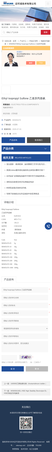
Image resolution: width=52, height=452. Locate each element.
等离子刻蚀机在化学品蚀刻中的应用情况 (22, 194)
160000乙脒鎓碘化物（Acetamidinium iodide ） (29, 384)
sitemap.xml (20, 445)
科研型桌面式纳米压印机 (16, 188)
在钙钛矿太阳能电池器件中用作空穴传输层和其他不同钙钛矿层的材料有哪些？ (27, 176)
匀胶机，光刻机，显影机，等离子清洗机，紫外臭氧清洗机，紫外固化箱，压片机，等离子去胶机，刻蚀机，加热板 (25, 27)
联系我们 (39, 140)
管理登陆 (15, 449)
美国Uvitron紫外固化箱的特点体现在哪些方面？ (25, 170)
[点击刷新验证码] (25, 357)
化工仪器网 (33, 449)
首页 (15, 41)
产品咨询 (13, 140)
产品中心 (23, 41)
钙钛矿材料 (33, 41)
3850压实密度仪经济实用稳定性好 (20, 182)
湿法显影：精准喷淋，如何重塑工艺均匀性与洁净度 (27, 164)
